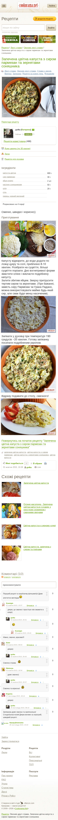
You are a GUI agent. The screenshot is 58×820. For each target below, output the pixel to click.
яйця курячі (8, 181)
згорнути (7, 577)
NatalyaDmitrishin (16, 723)
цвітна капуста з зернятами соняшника (31, 455)
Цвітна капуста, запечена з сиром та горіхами (37, 548)
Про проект (7, 775)
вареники (14, 32)
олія (5, 188)
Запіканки (17, 74)
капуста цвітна (9, 173)
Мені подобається (14, 463)
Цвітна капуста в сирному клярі (39, 525)
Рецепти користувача (15, 141)
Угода (4, 783)
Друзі (4, 791)
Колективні (34, 756)
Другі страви (16, 48)
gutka (29, 467)
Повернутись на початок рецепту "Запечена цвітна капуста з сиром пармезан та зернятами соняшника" (28, 444)
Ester (8, 643)
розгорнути (16, 577)
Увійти (52, 6)
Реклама (33, 775)
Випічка (8, 74)
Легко (7, 154)
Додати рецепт (45, 18)
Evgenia (9, 694)
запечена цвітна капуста (15, 452)
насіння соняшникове (12, 184)
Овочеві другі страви (33, 48)
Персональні (35, 760)
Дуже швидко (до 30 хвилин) (17, 148)
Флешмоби (49, 74)
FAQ (3, 779)
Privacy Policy (8, 795)
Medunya (9, 668)
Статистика (7, 787)
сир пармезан (9, 177)
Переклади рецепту (10, 122)
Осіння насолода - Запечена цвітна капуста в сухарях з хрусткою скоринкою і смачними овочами (37, 508)
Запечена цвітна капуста (36, 483)
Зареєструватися (10, 741)
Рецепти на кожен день (32, 74)
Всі (30, 752)
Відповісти (30, 605)
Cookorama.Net (21, 809)
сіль (5, 192)
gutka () (23, 130)
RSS (2, 577)
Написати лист (33, 130)
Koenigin (9, 603)
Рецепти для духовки (14, 159)
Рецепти (5, 48)
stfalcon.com (29, 803)
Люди (4, 752)
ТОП (31, 764)
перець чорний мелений (13, 196)
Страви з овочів (44, 71)
